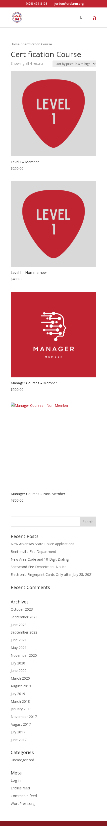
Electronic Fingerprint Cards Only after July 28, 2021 (52, 574)
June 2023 (19, 624)
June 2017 (19, 739)
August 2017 (21, 724)
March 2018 (20, 701)
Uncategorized (22, 760)
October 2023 (22, 609)
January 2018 (21, 709)
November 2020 (24, 655)
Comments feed (24, 795)
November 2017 (24, 716)
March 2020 (20, 678)
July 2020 (18, 663)
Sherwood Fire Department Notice (38, 566)
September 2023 (24, 617)
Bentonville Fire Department (33, 551)
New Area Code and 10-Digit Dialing (40, 559)
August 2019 (21, 686)
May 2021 (19, 647)
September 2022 (24, 632)
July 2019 (18, 693)
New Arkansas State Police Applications (42, 543)
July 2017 (18, 732)
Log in (16, 780)
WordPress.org (23, 803)
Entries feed (20, 788)
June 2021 (19, 640)
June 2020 (19, 670)
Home (15, 44)
